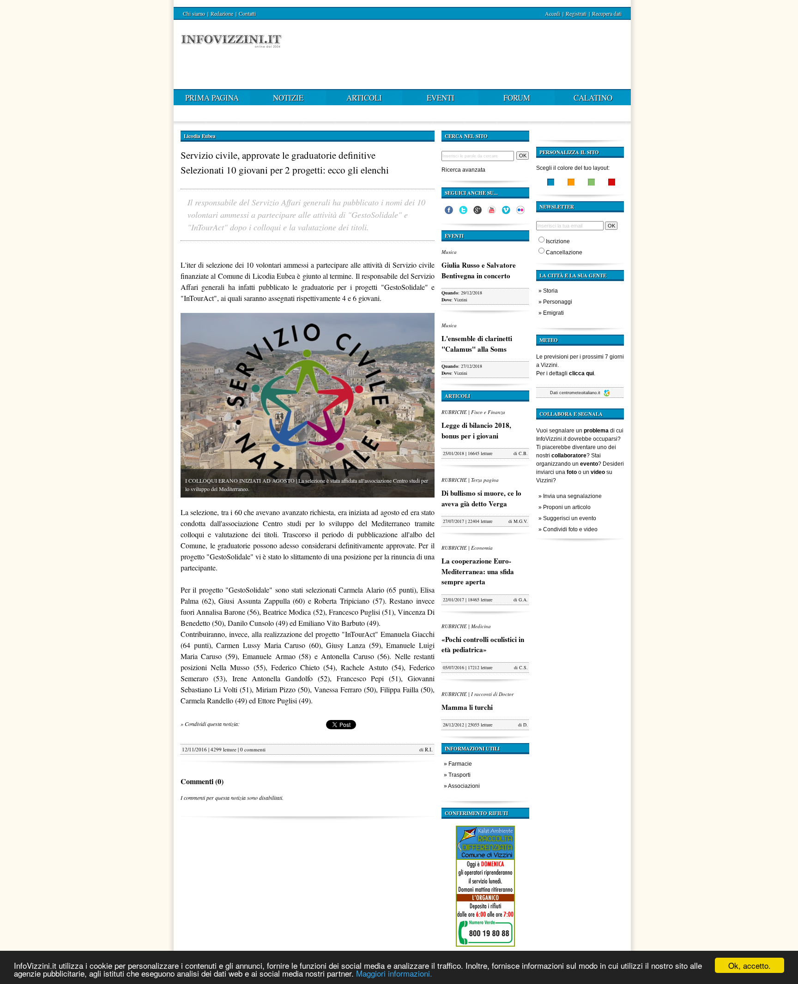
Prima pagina (212, 97)
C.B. (523, 453)
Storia (550, 291)
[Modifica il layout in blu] (550, 183)
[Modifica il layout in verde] (591, 183)
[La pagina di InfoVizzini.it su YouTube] (491, 212)
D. (525, 724)
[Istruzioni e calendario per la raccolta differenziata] (485, 949)
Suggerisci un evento (569, 518)
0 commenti (253, 749)
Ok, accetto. (749, 965)
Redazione (222, 13)
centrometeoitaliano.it (580, 392)
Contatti (247, 13)
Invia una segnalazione (572, 496)
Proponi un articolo (567, 507)
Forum (516, 97)
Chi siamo (194, 13)
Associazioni (464, 786)
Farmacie (460, 764)
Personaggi (557, 302)
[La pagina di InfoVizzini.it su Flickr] (520, 212)
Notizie (288, 97)
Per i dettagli (565, 373)
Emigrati (553, 313)
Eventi (440, 97)
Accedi (552, 13)
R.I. (429, 749)
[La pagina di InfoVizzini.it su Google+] (477, 212)
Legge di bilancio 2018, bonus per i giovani (476, 430)
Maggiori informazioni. (394, 973)
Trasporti (459, 775)
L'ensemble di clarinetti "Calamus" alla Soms (476, 343)
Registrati (576, 13)
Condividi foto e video (570, 529)
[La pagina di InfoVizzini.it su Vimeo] (506, 212)
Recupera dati (607, 13)
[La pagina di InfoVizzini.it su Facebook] (448, 212)
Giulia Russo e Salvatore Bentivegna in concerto (478, 270)
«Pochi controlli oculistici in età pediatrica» (482, 644)
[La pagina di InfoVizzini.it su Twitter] (463, 212)
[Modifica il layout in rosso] (611, 183)
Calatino (593, 97)
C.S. (523, 667)
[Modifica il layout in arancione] (571, 183)
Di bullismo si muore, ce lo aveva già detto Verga (481, 498)
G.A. (523, 599)
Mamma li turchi (467, 707)
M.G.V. (521, 521)
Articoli (364, 97)
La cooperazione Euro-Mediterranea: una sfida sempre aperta (477, 571)
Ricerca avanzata (463, 170)
